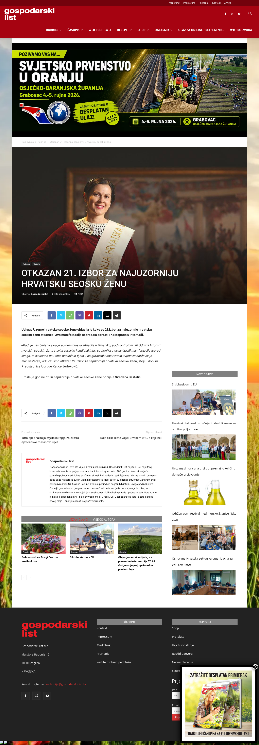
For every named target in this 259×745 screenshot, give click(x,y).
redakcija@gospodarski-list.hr (66, 684)
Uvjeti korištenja (183, 645)
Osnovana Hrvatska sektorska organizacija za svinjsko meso (202, 561)
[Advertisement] (92, 391)
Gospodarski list (39, 293)
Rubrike (52, 30)
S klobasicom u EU (82, 557)
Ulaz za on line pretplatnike (201, 30)
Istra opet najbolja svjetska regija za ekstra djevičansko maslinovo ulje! (50, 440)
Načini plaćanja (182, 662)
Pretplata (178, 637)
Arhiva (227, 2)
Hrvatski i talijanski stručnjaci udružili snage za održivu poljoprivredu (204, 426)
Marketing (174, 2)
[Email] (107, 315)
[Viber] (79, 315)
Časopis (73, 30)
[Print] (117, 315)
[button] (250, 14)
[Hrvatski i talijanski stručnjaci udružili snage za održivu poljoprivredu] (204, 447)
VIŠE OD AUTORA (104, 519)
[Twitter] (61, 315)
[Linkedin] (98, 315)
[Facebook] (225, 14)
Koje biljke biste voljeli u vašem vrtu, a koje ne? (131, 438)
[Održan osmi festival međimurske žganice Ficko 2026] (204, 537)
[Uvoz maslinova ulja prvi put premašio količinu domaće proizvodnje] (204, 492)
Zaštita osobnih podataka (114, 662)
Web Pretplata (100, 30)
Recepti (122, 30)
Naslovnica (27, 142)
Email (175, 705)
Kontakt (216, 2)
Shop (141, 30)
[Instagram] (232, 14)
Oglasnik (162, 30)
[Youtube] (239, 14)
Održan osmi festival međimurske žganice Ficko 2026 (204, 517)
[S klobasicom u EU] (92, 539)
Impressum (189, 2)
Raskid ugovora (182, 654)
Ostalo (36, 263)
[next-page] (30, 577)
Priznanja (203, 2)
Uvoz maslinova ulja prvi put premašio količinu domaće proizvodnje (203, 471)
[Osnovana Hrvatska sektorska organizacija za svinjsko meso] (204, 582)
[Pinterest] (89, 315)
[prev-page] (24, 577)
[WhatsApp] (70, 315)
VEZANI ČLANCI (78, 519)
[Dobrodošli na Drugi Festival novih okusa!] (43, 539)
